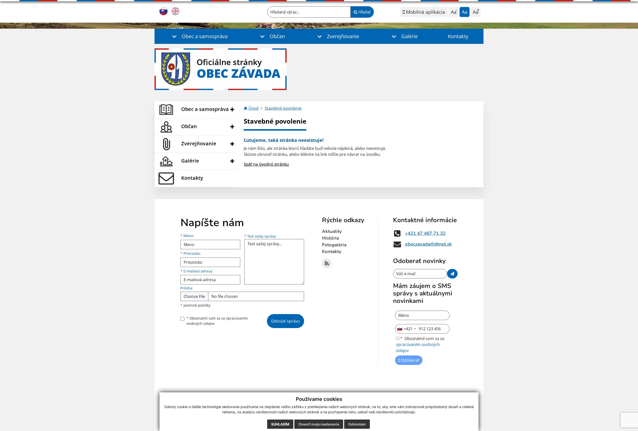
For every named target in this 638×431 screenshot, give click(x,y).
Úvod (252, 108)
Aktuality (332, 231)
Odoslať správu (285, 321)
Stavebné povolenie (283, 108)
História (330, 238)
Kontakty (458, 36)
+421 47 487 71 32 (425, 233)
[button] (198, 36)
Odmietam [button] (357, 424)
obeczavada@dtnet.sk (428, 244)
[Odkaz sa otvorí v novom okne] (326, 263)
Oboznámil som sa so (217, 321)
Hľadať (364, 12)
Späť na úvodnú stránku (266, 164)
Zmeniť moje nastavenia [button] (318, 424)
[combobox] (406, 328)
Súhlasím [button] (280, 424)
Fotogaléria (334, 245)
